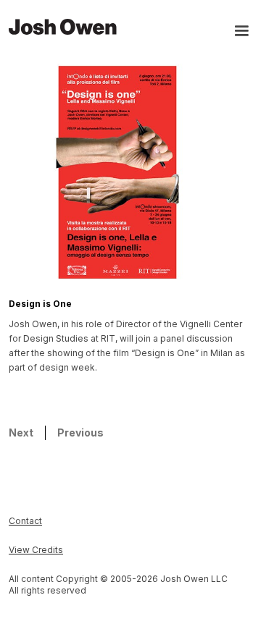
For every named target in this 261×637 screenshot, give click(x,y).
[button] (235, 32)
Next (21, 432)
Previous (80, 432)
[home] (63, 26)
